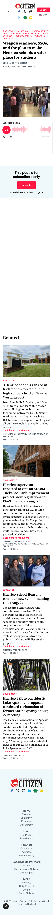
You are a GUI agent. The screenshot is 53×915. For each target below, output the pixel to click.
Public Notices (26, 893)
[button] (6, 906)
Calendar (26, 814)
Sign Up (26, 834)
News (26, 810)
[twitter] (25, 12)
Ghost (46, 901)
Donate (44, 10)
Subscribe (26, 185)
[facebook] (19, 12)
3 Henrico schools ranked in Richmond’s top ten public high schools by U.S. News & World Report (25, 391)
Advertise (26, 851)
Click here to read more (16, 430)
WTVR (26, 865)
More (26, 879)
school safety (24, 36)
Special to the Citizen (15, 63)
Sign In (39, 192)
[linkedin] (19, 17)
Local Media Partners (26, 861)
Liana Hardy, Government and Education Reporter (26, 435)
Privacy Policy (26, 855)
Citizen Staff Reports (15, 541)
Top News (8, 31)
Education (22, 31)
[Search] (9, 12)
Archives (26, 882)
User (26, 831)
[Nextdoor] (25, 17)
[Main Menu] (5, 12)
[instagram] (31, 12)
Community (26, 817)
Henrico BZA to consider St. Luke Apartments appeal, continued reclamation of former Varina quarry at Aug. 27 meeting (26, 706)
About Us (26, 844)
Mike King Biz (26, 872)
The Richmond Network (26, 869)
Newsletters (26, 838)
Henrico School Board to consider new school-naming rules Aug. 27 (26, 598)
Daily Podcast (26, 886)
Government (10, 480)
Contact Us (26, 848)
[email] (31, 17)
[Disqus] (26, 243)
